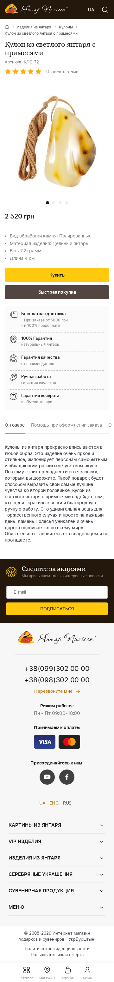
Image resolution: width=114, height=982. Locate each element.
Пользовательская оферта (57, 955)
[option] (15, 427)
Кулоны (66, 27)
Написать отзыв (62, 72)
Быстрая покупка (57, 292)
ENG (54, 803)
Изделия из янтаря (34, 27)
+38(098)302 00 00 (56, 680)
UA (42, 803)
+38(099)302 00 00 (56, 668)
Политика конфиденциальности (57, 949)
